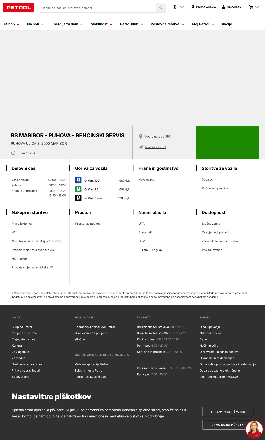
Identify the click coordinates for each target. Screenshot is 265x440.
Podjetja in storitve (25, 333)
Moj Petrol (200, 24)
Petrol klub (129, 24)
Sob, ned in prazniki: (151, 352)
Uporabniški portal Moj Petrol (94, 327)
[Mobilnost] (111, 24)
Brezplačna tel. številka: (153, 327)
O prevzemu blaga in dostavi (219, 352)
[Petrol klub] (141, 24)
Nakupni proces (210, 333)
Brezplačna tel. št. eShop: (154, 333)
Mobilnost (99, 24)
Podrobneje (154, 416)
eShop (9, 24)
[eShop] (18, 24)
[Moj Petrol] (212, 24)
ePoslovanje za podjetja (90, 333)
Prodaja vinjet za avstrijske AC (32, 267)
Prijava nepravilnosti (26, 370)
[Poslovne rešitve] (182, 24)
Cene (203, 339)
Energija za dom (65, 24)
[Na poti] (42, 24)
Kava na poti (147, 179)
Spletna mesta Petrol (88, 370)
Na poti (33, 24)
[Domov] (18, 7)
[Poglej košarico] (251, 7)
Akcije (227, 24)
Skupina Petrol (22, 327)
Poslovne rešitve (165, 24)
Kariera (17, 345)
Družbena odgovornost (27, 364)
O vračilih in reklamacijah (217, 358)
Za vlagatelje (20, 352)
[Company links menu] (178, 7)
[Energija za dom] (81, 24)
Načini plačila (209, 345)
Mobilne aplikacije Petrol (91, 364)
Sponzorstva (20, 377)
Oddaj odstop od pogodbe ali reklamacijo (228, 364)
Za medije (18, 358)
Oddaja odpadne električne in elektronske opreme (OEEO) (220, 374)
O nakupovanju (210, 327)
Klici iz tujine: (146, 339)
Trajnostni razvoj (23, 339)
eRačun (79, 339)
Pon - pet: (144, 345)
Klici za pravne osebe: (152, 368)
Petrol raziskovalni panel (91, 377)
